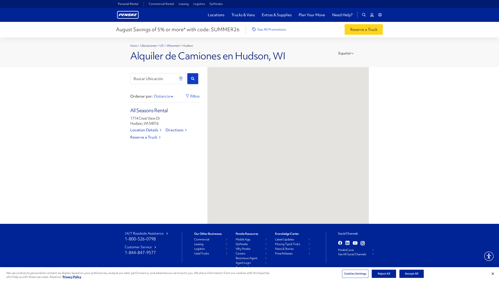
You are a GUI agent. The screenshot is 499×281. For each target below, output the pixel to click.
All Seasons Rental (149, 110)
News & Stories (284, 248)
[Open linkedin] (347, 243)
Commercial (201, 239)
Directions (174, 129)
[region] (249, 274)
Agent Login (243, 262)
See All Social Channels (352, 254)
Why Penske (243, 248)
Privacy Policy (72, 277)
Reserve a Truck (143, 137)
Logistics (199, 4)
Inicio (134, 46)
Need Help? (342, 14)
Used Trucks (201, 253)
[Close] (492, 273)
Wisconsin (173, 46)
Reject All (384, 273)
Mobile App (243, 239)
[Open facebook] (340, 243)
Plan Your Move (312, 14)
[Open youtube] (355, 243)
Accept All (411, 273)
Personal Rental (128, 4)
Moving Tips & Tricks (287, 244)
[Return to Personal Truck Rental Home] (128, 14)
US (161, 46)
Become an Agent (246, 258)
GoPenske (216, 4)
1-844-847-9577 (140, 252)
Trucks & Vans (243, 14)
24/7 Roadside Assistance (144, 233)
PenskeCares (346, 250)
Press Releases (283, 253)
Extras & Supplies (277, 14)
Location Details (144, 129)
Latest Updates (284, 239)
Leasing (184, 4)
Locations (216, 14)
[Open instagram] (363, 243)
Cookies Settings (355, 273)
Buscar (192, 78)
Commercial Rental (161, 4)
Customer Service (138, 247)
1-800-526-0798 (140, 239)
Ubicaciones (148, 46)
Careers (240, 253)
